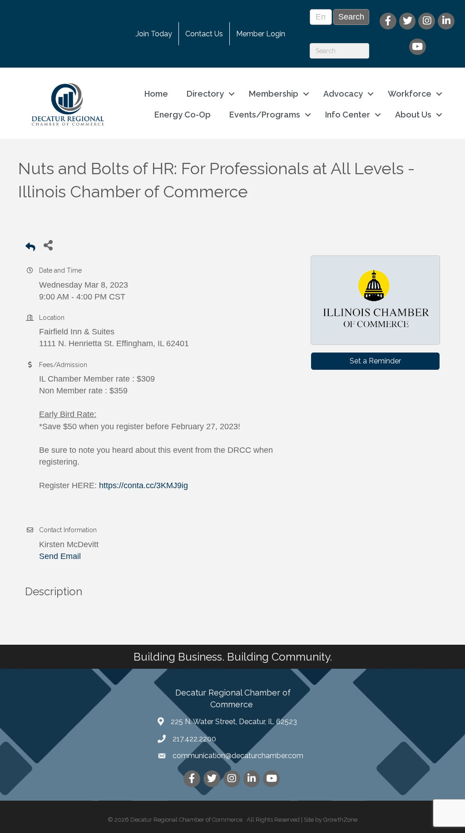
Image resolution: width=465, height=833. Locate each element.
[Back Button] (30, 247)
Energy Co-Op (182, 114)
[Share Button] (48, 245)
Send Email (60, 556)
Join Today (154, 33)
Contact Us (204, 33)
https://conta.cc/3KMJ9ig (143, 485)
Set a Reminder (375, 361)
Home (156, 93)
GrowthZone (340, 819)
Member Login (260, 33)
